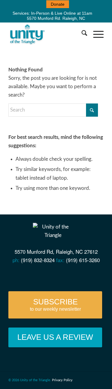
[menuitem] (57, 4)
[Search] (81, 34)
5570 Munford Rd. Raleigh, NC (56, 18)
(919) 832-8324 (38, 260)
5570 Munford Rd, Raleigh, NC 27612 (56, 251)
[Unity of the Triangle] (46, 34)
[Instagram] (76, 275)
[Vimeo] (53, 275)
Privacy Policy (62, 380)
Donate (58, 4)
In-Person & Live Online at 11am (61, 13)
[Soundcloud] (65, 275)
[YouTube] (42, 275)
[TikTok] (88, 275)
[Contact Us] (19, 275)
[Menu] (95, 34)
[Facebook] (31, 275)
